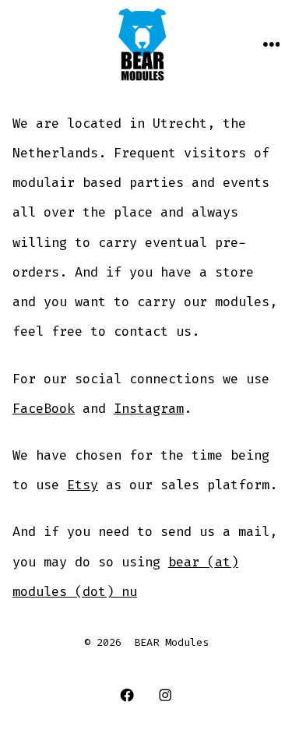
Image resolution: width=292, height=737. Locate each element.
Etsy (82, 484)
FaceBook (43, 408)
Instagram (149, 408)
